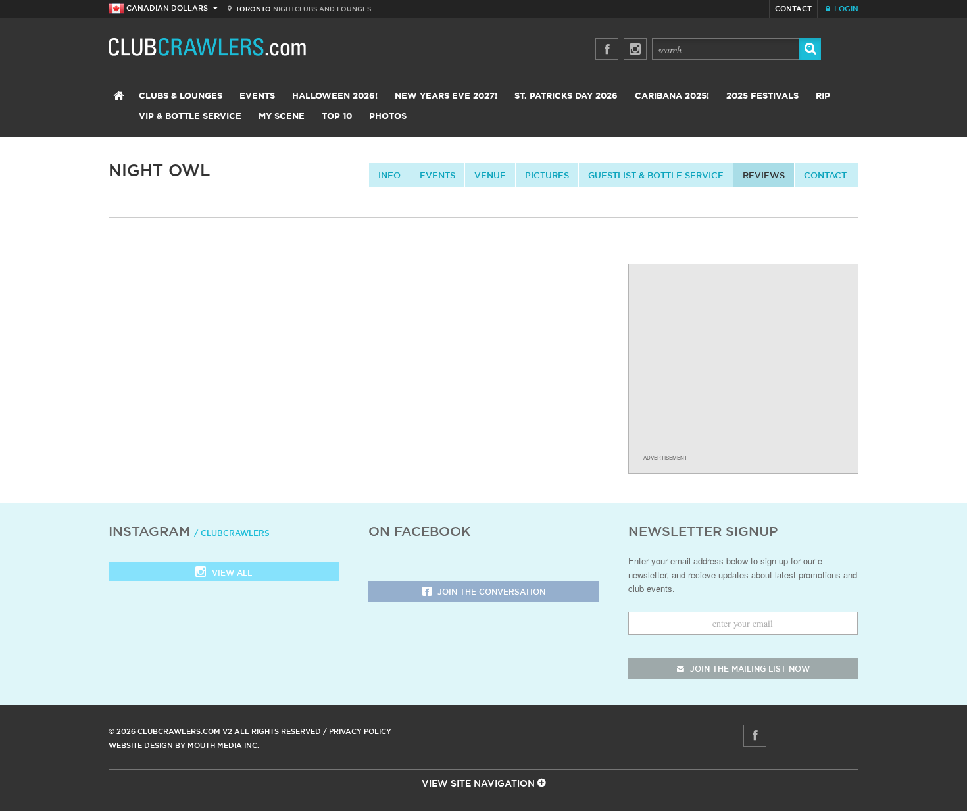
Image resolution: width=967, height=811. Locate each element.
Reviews (764, 175)
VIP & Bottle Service (190, 116)
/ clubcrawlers (232, 533)
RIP (823, 96)
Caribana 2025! (672, 96)
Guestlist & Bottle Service (656, 175)
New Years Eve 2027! (446, 96)
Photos (388, 116)
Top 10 (337, 116)
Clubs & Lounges (180, 96)
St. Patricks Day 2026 (566, 96)
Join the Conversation (490, 591)
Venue (490, 175)
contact (825, 175)
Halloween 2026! (335, 96)
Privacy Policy (360, 731)
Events (257, 96)
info (389, 175)
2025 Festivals (762, 96)
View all (230, 572)
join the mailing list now (748, 668)
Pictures (547, 175)
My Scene (282, 116)
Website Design (141, 745)
